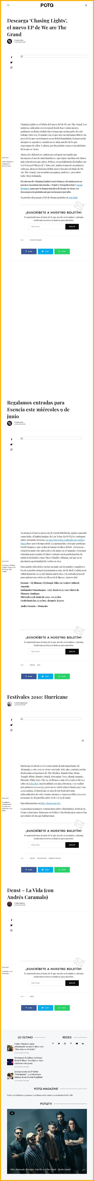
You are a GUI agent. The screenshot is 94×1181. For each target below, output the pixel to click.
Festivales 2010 (41, 858)
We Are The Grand (36, 240)
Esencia (32, 665)
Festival (32, 858)
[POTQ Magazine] (47, 5)
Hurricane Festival (55, 858)
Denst (32, 996)
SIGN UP (72, 227)
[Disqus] (47, 292)
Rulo (38, 665)
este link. (73, 197)
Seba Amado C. (21, 903)
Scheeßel (33, 783)
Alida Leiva (19, 40)
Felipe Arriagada (21, 703)
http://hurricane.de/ (51, 803)
